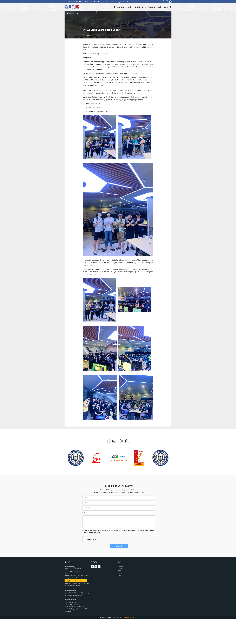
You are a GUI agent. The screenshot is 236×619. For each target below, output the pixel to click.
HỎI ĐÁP (159, 7)
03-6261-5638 (75, 602)
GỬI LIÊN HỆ (119, 546)
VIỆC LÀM (129, 7)
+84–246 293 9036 (76, 569)
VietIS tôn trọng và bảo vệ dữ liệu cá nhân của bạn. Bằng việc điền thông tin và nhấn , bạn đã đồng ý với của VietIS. (119, 531)
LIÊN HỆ (166, 7)
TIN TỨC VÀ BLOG (150, 7)
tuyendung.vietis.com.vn (129, 617)
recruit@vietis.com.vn (74, 571)
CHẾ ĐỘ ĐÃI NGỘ (138, 7)
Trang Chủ (120, 566)
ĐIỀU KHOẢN (121, 7)
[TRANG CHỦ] (115, 7)
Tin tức (78, 13)
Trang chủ (71, 13)
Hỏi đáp (120, 571)
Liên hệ (120, 568)
